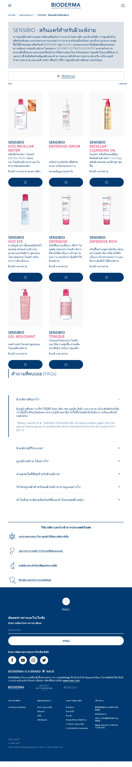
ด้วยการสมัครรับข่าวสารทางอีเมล (25, 623)
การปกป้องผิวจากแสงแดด (77, 728)
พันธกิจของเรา (101, 714)
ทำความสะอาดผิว (44, 707)
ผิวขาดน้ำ (70, 711)
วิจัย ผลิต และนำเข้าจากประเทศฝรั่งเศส (35, 580)
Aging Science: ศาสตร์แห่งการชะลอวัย (106, 726)
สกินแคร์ (40, 711)
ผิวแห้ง (69, 715)
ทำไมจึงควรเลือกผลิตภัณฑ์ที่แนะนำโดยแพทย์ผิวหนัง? (50, 500)
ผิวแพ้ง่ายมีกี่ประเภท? (29, 448)
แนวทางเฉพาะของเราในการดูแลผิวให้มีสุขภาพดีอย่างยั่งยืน (44, 536)
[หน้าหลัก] (66, 6)
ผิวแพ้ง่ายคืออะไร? (28, 399)
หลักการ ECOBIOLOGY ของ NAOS (106, 719)
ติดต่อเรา (66, 609)
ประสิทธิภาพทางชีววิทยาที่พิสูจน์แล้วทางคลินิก (38, 565)
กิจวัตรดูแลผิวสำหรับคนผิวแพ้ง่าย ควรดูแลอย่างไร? (48, 487)
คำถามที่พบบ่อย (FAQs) (33, 374)
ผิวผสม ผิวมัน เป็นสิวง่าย (76, 719)
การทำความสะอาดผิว (75, 724)
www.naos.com (71, 680)
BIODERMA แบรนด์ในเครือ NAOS (106, 708)
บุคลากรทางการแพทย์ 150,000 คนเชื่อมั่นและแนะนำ (41, 551)
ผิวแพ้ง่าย (70, 707)
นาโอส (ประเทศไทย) (16, 707)
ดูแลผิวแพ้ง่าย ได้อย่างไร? (32, 461)
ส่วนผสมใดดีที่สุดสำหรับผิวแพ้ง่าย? (38, 474)
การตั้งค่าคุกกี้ (14, 743)
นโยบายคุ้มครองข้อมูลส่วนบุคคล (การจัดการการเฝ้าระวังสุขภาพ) (35, 747)
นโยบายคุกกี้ (13, 739)
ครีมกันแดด (42, 719)
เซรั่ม (39, 715)
